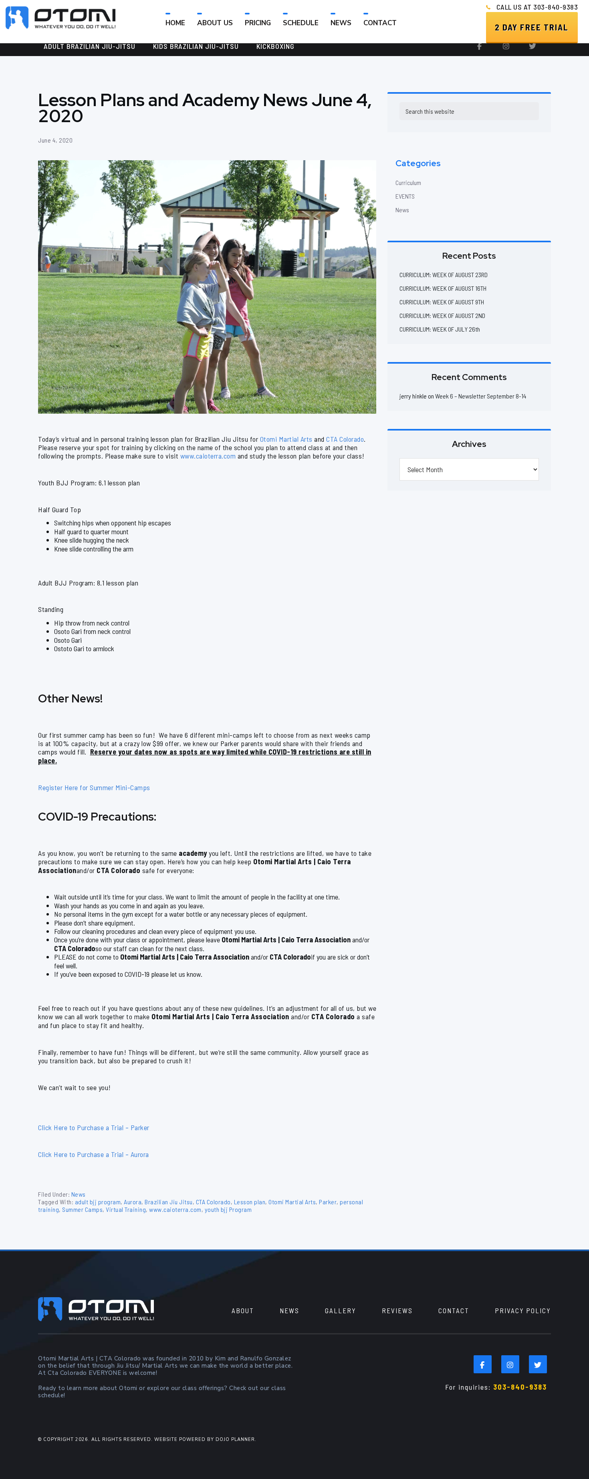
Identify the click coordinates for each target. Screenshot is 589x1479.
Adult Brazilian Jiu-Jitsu (89, 46)
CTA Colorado (345, 439)
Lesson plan (250, 1201)
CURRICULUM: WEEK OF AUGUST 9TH (441, 302)
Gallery (340, 1310)
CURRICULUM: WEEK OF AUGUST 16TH (442, 288)
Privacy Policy (523, 1310)
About (243, 1310)
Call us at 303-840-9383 (537, 6)
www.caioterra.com (208, 455)
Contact (453, 1310)
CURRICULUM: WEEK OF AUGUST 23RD (443, 274)
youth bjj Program (228, 1209)
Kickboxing (275, 46)
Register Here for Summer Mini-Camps (94, 787)
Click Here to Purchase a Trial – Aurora (93, 1154)
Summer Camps (82, 1209)
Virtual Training (126, 1209)
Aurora (132, 1201)
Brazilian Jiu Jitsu (169, 1201)
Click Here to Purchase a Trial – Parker (93, 1127)
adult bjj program (98, 1201)
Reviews (397, 1310)
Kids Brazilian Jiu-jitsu (196, 46)
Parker (328, 1201)
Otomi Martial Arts (286, 439)
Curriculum (408, 182)
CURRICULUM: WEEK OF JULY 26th (439, 329)
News (78, 1194)
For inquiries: (496, 1386)
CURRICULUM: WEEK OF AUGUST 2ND (442, 315)
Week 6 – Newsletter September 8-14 (480, 396)
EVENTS (405, 196)
